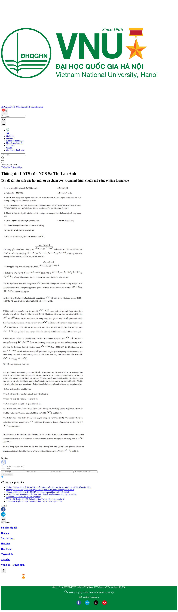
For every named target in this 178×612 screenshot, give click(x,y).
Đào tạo (9, 138)
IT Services (31, 107)
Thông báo (5, 167)
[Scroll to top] (3, 571)
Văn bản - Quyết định (13, 564)
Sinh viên (10, 145)
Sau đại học (17, 167)
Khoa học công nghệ (14, 141)
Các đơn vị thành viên (15, 150)
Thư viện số (6, 107)
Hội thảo (5, 543)
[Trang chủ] (79, 104)
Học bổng (6, 549)
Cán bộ (9, 148)
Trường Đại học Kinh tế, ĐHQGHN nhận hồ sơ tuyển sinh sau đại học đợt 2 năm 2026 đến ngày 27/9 (48, 487)
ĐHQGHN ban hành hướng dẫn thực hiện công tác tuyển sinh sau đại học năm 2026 (41, 494)
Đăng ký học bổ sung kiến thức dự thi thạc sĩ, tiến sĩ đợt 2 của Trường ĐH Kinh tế (40, 490)
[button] (89, 509)
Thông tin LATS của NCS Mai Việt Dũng (23, 497)
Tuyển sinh (7, 554)
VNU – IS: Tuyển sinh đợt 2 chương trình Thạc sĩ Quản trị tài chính (34, 501)
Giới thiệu (10, 136)
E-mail (24, 107)
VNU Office (16, 107)
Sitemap (39, 107)
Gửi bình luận (7, 474)
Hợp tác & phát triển (14, 143)
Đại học (5, 533)
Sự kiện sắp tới (9, 527)
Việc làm (5, 559)
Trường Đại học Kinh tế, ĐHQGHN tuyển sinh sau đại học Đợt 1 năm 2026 (37, 492)
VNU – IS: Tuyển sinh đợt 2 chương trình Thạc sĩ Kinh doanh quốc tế (35, 499)
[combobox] (4, 111)
